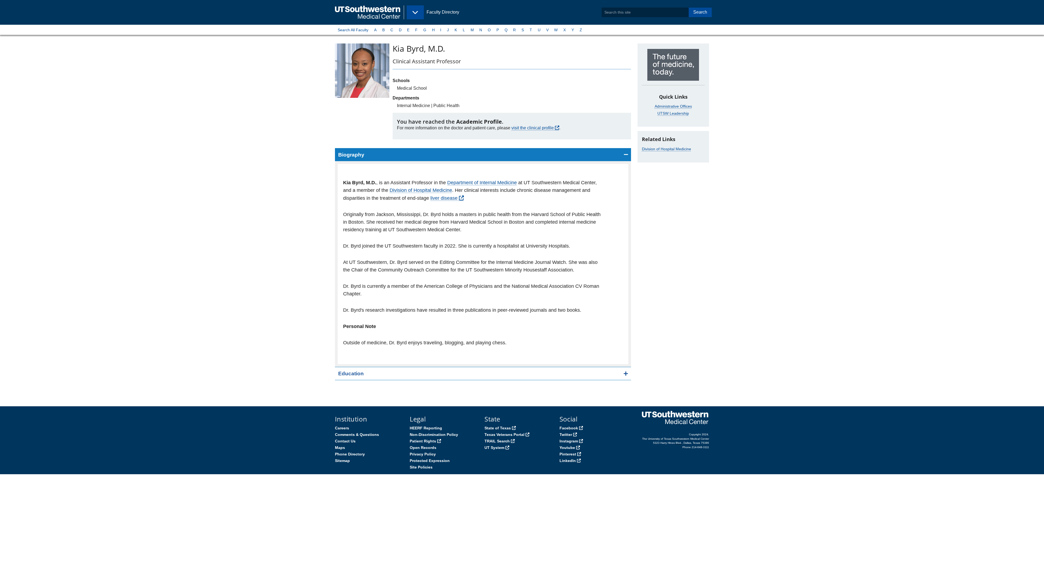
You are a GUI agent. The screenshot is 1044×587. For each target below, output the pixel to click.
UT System (494, 447)
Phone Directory (350, 454)
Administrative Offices (673, 106)
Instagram (569, 441)
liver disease (444, 198)
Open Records (423, 447)
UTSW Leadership (673, 113)
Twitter (566, 434)
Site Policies (421, 467)
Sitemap (342, 460)
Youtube (567, 447)
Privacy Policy (423, 454)
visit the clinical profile (532, 128)
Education (351, 373)
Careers (342, 428)
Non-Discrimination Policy (434, 434)
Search (700, 12)
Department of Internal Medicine (482, 182)
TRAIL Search (497, 441)
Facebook (569, 428)
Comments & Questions (357, 434)
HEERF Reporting (426, 428)
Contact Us (345, 441)
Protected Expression (430, 460)
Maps (340, 447)
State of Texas (497, 428)
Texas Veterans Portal (504, 434)
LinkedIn (568, 460)
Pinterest (568, 454)
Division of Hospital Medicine (421, 190)
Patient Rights (423, 441)
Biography (351, 155)
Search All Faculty (353, 30)
